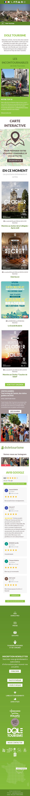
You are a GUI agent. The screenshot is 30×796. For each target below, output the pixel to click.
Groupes (15, 635)
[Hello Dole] (15, 722)
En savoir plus (15, 161)
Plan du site (13, 794)
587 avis (5, 480)
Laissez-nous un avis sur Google (15, 483)
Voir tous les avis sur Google (15, 601)
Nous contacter (15, 743)
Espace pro (15, 615)
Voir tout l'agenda (15, 385)
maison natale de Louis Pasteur (10, 109)
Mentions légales (19, 794)
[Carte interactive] (19, 2)
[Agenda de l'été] (16, 2)
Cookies (8, 794)
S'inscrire (15, 671)
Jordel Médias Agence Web (17, 792)
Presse (15, 625)
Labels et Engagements (15, 695)
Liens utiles (15, 702)
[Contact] (8, 2)
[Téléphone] (11, 2)
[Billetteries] (14, 2)
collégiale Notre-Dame (22, 107)
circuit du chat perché (8, 107)
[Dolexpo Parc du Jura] (15, 715)
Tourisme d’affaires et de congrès (15, 647)
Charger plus (15, 595)
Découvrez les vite (6, 113)
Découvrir (15, 411)
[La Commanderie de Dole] (15, 711)
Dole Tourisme (9, 23)
